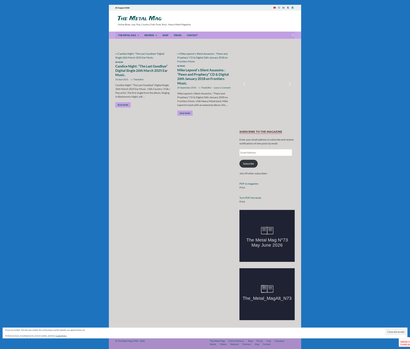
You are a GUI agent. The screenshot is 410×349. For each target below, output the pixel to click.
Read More (121, 104)
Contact (192, 35)
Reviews (149, 35)
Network (234, 344)
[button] (244, 84)
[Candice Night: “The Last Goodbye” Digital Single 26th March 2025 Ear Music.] (143, 55)
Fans (268, 341)
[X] (288, 7)
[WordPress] (292, 7)
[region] (267, 84)
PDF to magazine (248, 183)
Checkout (279, 341)
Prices (177, 35)
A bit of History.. (236, 341)
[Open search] (293, 35)
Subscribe (248, 163)
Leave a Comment (222, 87)
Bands (213, 344)
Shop (165, 35)
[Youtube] (274, 7)
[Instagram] (279, 7)
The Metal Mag (140, 18)
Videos (223, 344)
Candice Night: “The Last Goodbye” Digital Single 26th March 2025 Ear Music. (141, 70)
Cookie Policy (61, 336)
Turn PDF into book (250, 197)
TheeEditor (138, 79)
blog (257, 344)
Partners (246, 344)
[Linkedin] (283, 7)
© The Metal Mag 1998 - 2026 (130, 341)
